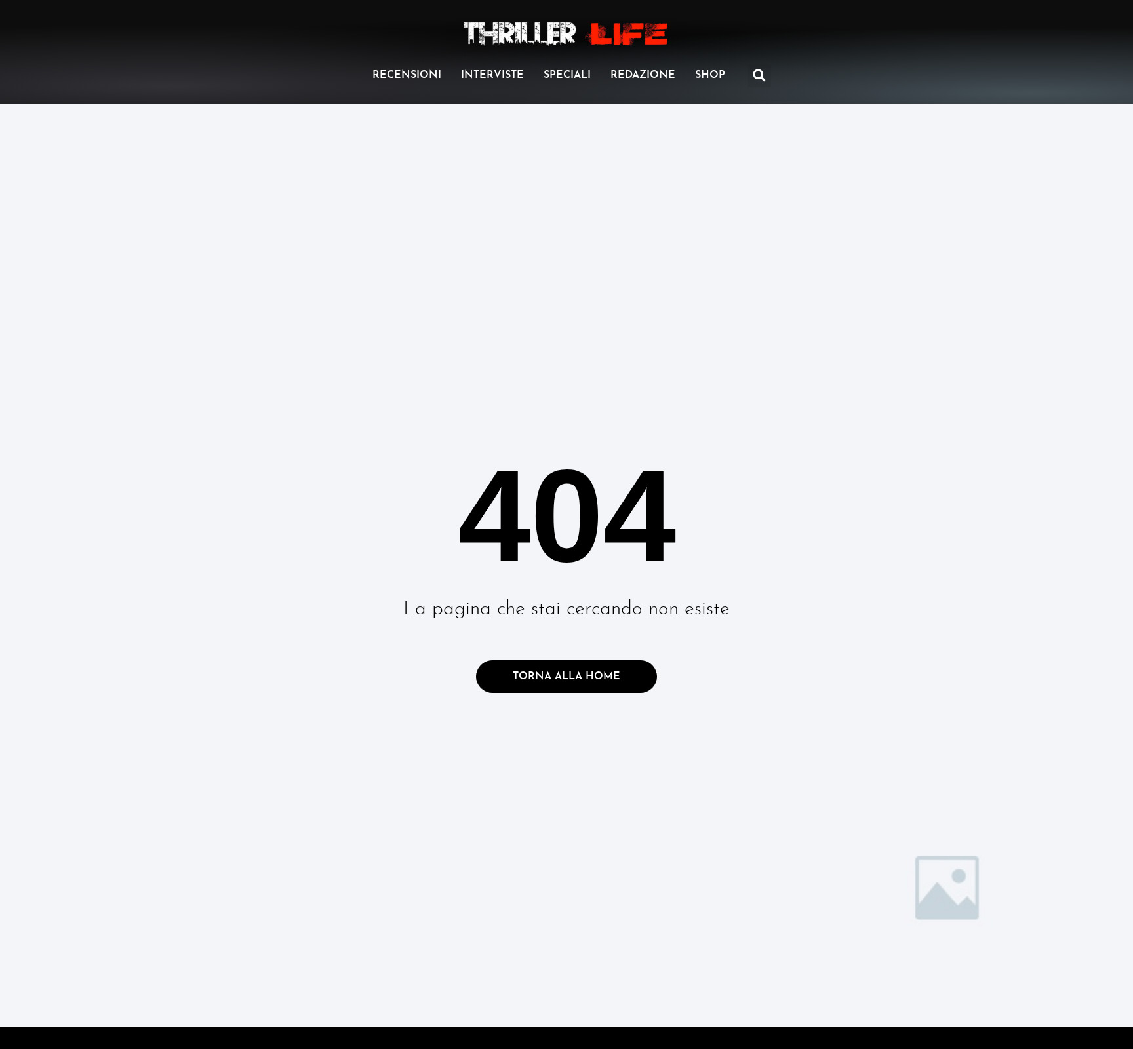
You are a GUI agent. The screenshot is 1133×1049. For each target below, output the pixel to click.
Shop (710, 75)
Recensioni (406, 75)
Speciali (567, 75)
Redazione (642, 75)
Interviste (492, 75)
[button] (759, 75)
